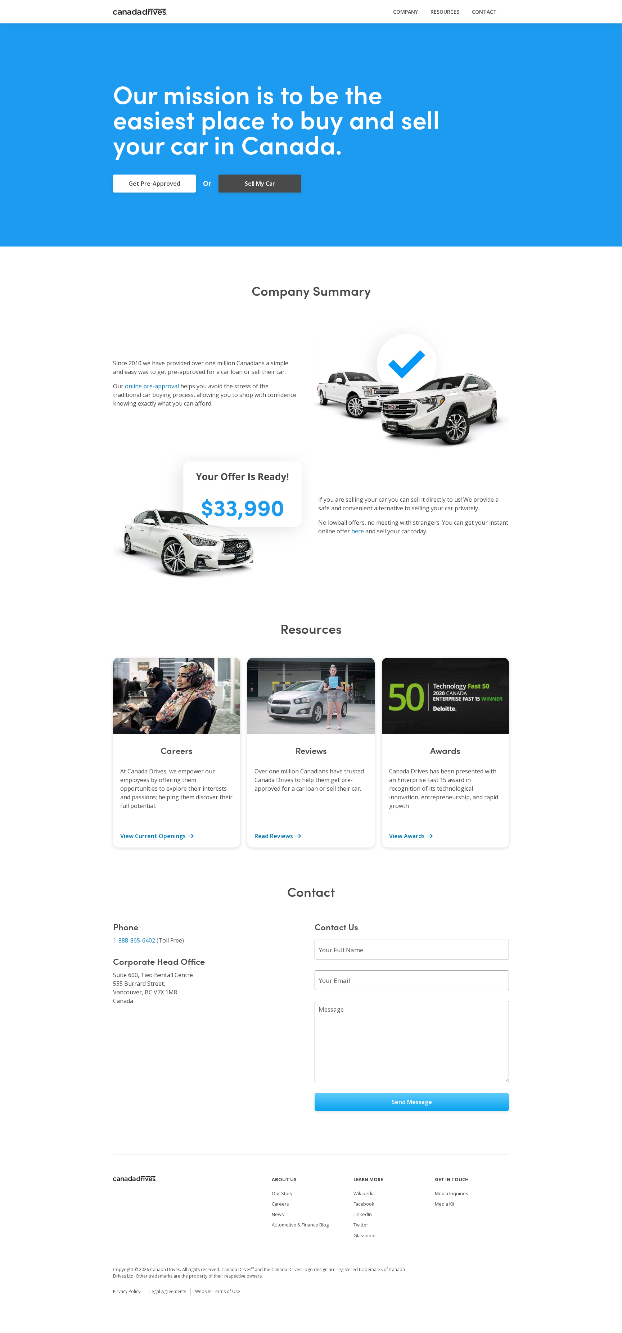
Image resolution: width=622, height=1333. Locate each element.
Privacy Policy (126, 1291)
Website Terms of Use (217, 1291)
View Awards (407, 836)
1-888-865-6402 (134, 940)
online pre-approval (152, 386)
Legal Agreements (167, 1291)
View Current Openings (153, 836)
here (357, 531)
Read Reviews (274, 836)
